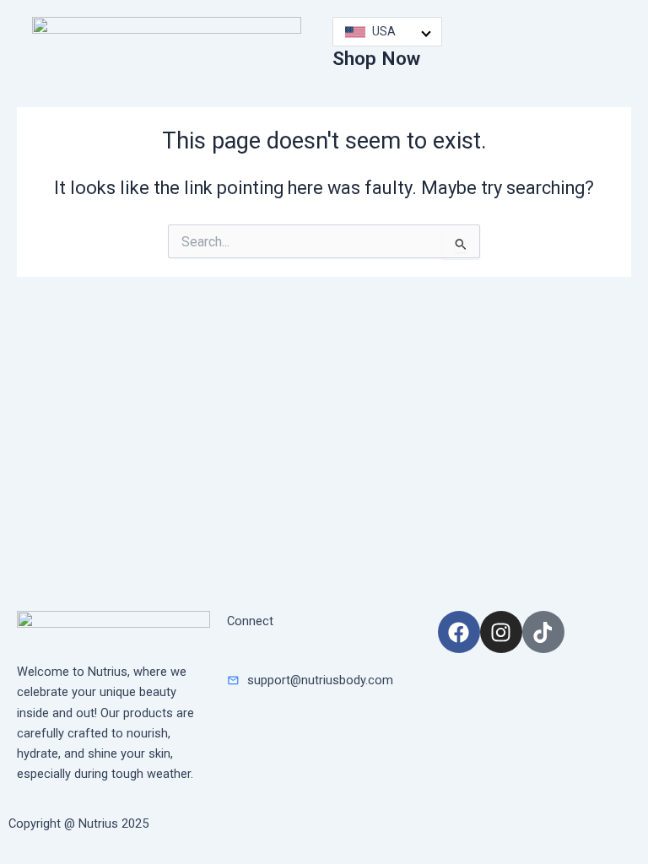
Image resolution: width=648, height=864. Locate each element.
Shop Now (376, 58)
